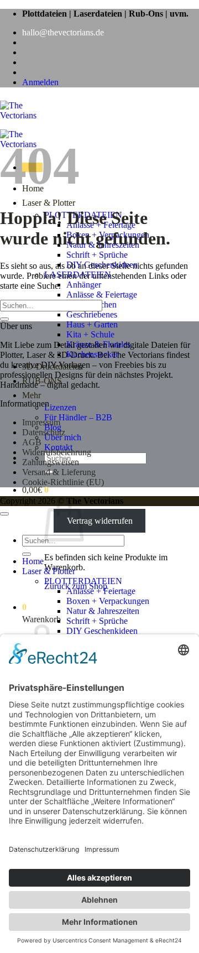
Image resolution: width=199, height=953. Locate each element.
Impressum (41, 422)
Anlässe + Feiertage (100, 591)
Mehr (31, 395)
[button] (40, 82)
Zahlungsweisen (50, 462)
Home (33, 561)
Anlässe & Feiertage (101, 294)
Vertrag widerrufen (100, 520)
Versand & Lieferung (59, 472)
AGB (31, 442)
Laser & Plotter (48, 202)
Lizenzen (60, 407)
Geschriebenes (91, 314)
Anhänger (83, 284)
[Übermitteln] (4, 319)
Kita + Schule (90, 334)
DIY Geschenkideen (102, 631)
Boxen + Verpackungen (107, 601)
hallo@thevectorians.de (63, 32)
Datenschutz (43, 432)
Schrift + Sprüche (97, 254)
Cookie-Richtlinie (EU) (63, 482)
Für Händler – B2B (78, 417)
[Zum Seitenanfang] (4, 513)
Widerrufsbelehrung (56, 452)
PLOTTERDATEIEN (83, 581)
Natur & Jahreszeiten (102, 611)
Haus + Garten (92, 324)
